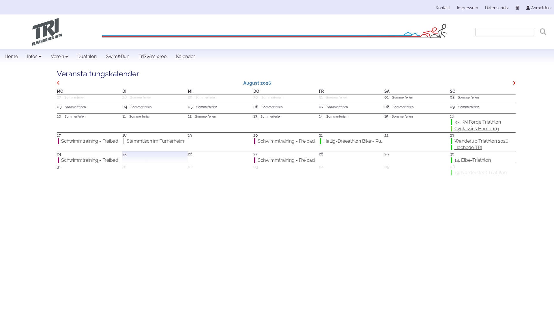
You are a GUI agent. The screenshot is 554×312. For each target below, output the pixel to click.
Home (11, 56)
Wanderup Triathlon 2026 (481, 141)
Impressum (467, 7)
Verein (58, 56)
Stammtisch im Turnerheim (155, 141)
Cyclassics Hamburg (476, 128)
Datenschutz (497, 7)
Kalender (185, 56)
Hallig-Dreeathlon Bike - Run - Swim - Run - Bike (374, 141)
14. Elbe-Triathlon (472, 160)
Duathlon (87, 56)
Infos (33, 56)
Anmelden (540, 7)
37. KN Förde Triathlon (477, 122)
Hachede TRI (468, 147)
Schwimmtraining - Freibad (89, 141)
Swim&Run (117, 56)
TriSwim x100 (152, 56)
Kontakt (443, 7)
